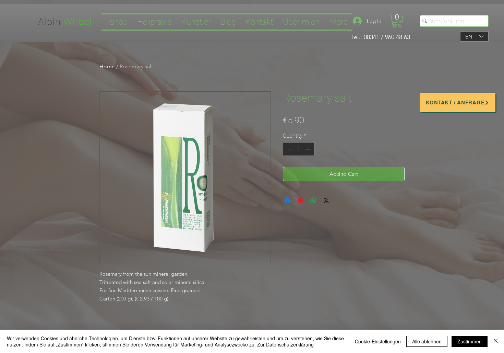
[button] (397, 20)
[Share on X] (326, 200)
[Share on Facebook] (287, 200)
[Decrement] (288, 149)
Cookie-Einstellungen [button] (378, 341)
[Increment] (308, 149)
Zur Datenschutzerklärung (285, 344)
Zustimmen (469, 341)
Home (107, 66)
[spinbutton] (298, 149)
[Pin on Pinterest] (300, 200)
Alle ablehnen (427, 341)
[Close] (496, 341)
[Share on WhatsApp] (313, 200)
